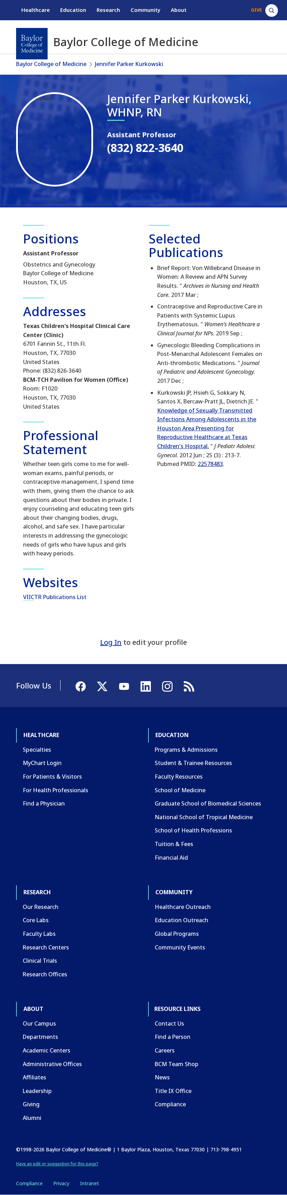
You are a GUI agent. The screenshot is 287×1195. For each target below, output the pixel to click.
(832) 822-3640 (145, 147)
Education (73, 9)
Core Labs (36, 920)
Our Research (40, 907)
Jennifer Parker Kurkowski (129, 64)
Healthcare (35, 9)
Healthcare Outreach (183, 907)
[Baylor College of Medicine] (32, 43)
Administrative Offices (52, 1064)
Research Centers (46, 947)
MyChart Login (42, 763)
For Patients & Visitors (52, 776)
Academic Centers (46, 1050)
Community (145, 9)
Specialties (37, 749)
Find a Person (172, 1037)
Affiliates (34, 1077)
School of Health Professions (193, 830)
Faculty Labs (39, 934)
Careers (165, 1050)
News (162, 1077)
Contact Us (169, 1023)
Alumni (32, 1118)
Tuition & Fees (174, 844)
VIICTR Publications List (54, 597)
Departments (40, 1037)
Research (108, 9)
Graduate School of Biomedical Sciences (208, 803)
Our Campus (39, 1023)
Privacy (61, 1183)
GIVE (256, 10)
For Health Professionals (55, 790)
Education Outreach (181, 920)
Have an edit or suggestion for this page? (57, 1164)
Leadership (37, 1091)
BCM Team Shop (176, 1064)
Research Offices (45, 974)
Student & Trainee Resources (193, 763)
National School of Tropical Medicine (204, 817)
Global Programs (177, 934)
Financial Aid (171, 857)
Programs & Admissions (186, 749)
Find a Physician (44, 803)
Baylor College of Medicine (51, 64)
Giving (31, 1104)
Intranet (89, 1183)
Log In (110, 642)
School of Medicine (180, 790)
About (179, 9)
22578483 (210, 464)
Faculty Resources (179, 776)
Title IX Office (173, 1091)
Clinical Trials (40, 960)
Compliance (170, 1104)
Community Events (180, 947)
